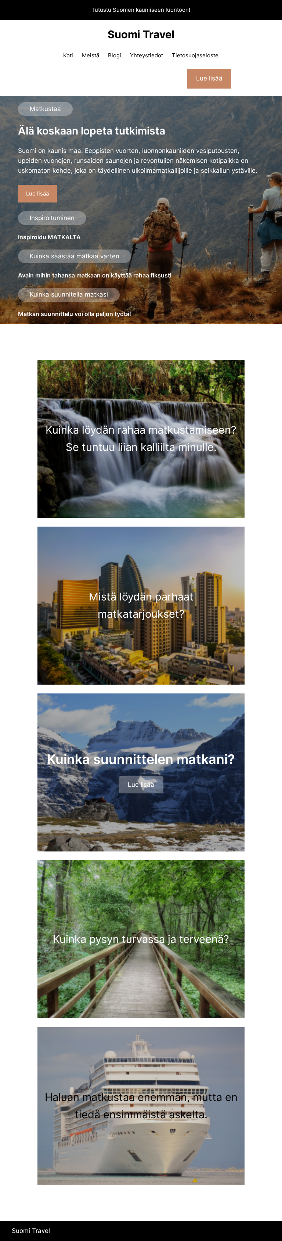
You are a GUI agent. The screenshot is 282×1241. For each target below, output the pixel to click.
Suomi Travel (141, 34)
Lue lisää (37, 193)
